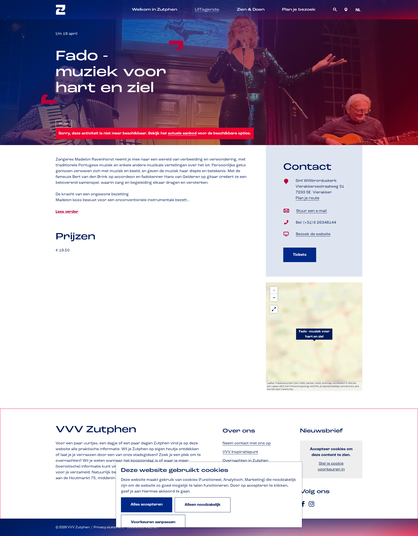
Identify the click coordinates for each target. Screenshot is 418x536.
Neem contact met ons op (247, 443)
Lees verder (67, 212)
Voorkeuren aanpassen (153, 522)
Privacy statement (109, 527)
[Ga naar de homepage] (61, 9)
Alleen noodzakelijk (203, 505)
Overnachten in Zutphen (245, 461)
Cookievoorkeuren (142, 527)
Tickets (299, 255)
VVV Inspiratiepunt (240, 452)
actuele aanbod (182, 133)
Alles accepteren (147, 505)
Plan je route (309, 198)
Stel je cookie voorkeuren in (331, 466)
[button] (314, 337)
